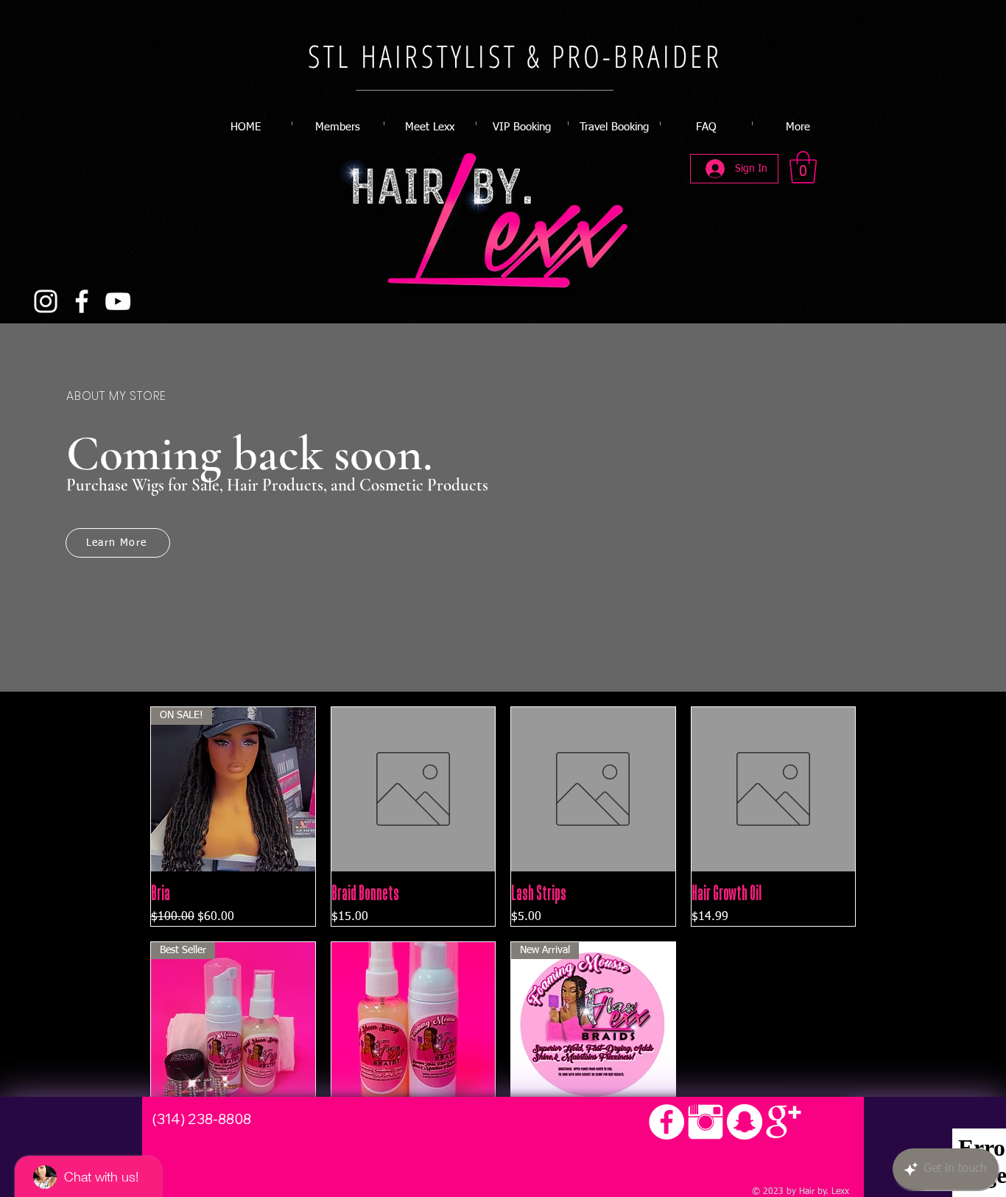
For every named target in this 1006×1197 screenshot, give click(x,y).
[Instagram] (45, 301)
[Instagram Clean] (705, 1122)
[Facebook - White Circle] (666, 1122)
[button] (803, 167)
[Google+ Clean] (783, 1122)
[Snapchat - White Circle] (744, 1122)
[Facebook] (81, 301)
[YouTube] (117, 301)
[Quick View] (413, 789)
